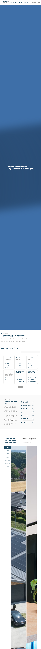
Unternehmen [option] (24, 352)
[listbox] (30, 352)
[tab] (7, 447)
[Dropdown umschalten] (39, 2)
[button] (28, 402)
